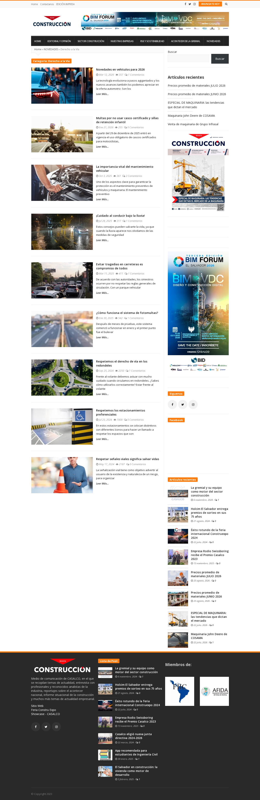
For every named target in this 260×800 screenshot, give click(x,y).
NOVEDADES (213, 41)
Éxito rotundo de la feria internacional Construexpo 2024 (209, 534)
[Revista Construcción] (52, 21)
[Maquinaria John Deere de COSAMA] (178, 639)
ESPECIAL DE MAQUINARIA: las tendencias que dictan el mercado (209, 617)
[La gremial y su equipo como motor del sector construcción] (178, 493)
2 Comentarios (134, 176)
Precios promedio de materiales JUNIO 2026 (197, 94)
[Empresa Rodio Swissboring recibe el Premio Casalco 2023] (178, 556)
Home (34, 4)
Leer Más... (102, 94)
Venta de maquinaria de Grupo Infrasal (193, 124)
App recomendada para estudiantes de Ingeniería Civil (136, 752)
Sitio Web (37, 706)
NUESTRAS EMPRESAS (122, 41)
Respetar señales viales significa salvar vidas (127, 459)
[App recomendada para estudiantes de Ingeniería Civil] (105, 754)
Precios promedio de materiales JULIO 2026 (196, 85)
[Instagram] (194, 4)
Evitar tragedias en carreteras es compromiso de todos (119, 266)
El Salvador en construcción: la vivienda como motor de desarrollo (136, 771)
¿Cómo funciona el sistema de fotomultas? (127, 313)
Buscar (172, 52)
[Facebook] (185, 4)
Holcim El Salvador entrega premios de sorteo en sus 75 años (209, 512)
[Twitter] (189, 4)
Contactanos (47, 4)
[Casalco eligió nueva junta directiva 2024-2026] (105, 738)
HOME (37, 41)
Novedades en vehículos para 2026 (120, 69)
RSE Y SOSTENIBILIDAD (152, 41)
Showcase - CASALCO (45, 714)
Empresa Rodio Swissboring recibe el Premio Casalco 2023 (210, 555)
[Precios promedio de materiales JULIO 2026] (178, 578)
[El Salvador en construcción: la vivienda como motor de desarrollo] (105, 771)
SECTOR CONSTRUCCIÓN (91, 41)
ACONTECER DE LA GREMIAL (185, 41)
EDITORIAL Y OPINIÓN (59, 41)
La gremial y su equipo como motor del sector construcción (207, 491)
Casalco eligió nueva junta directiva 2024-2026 (133, 736)
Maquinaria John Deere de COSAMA (191, 116)
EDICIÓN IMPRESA (65, 4)
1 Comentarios (136, 74)
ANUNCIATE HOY (210, 4)
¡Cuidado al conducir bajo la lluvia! (120, 216)
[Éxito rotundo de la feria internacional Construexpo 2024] (178, 535)
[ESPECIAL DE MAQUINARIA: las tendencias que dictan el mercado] (178, 618)
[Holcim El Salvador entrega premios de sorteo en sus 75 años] (178, 514)
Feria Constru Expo (43, 710)
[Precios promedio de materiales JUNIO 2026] (178, 598)
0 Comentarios (135, 127)
